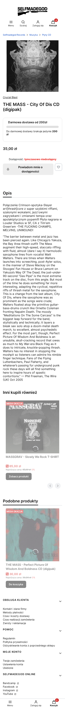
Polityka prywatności (15, 641)
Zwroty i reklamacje (14, 623)
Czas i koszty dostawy (16, 615)
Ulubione (8, 667)
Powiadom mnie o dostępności (30, 169)
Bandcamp (9, 683)
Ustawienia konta (13, 664)
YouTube (8, 693)
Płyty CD (46, 34)
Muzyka (33, 34)
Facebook (9, 686)
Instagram (9, 690)
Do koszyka (16, 584)
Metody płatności (13, 612)
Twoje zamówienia (13, 660)
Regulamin (9, 638)
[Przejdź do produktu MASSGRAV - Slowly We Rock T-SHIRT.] (32, 426)
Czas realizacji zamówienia (18, 619)
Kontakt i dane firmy (15, 608)
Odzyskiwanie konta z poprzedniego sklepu (29, 645)
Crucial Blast (10, 97)
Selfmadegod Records (14, 34)
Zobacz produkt (19, 476)
